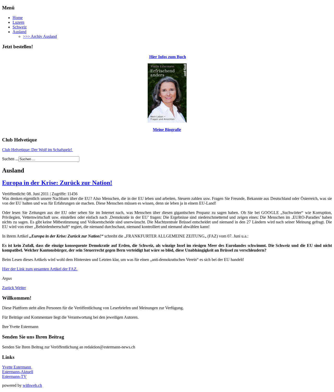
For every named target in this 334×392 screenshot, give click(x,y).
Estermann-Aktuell (17, 372)
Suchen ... (10, 159)
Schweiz (20, 27)
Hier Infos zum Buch (167, 57)
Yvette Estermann (17, 367)
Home (18, 17)
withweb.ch (32, 385)
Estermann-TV (14, 376)
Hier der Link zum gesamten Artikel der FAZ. (39, 269)
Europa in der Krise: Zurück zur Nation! (57, 182)
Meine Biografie (167, 129)
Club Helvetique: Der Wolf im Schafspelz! (37, 149)
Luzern (18, 22)
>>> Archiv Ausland (40, 36)
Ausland (19, 31)
